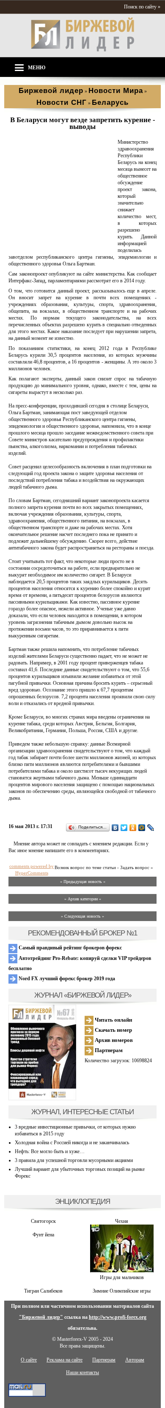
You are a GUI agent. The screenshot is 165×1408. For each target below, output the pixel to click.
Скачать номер (113, 1030)
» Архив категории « (82, 899)
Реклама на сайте (64, 1360)
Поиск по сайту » (142, 7)
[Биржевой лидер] (82, 50)
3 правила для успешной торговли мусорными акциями (74, 1160)
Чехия (121, 1221)
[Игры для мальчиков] (122, 1271)
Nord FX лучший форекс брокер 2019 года (66, 978)
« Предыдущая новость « (82, 881)
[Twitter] (124, 827)
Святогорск (43, 1221)
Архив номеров (113, 1040)
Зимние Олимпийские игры (122, 1291)
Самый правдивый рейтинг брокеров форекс (69, 948)
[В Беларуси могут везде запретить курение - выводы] (61, 244)
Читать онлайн (113, 1020)
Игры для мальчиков (122, 1277)
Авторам (134, 1360)
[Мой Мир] (142, 827)
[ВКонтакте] (115, 827)
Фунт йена (43, 1235)
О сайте (29, 1360)
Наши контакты (82, 1372)
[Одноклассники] (133, 827)
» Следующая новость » (82, 916)
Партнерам (108, 1050)
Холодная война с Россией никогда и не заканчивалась (72, 1143)
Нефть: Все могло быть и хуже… (50, 1151)
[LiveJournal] (150, 827)
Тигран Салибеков (43, 1291)
